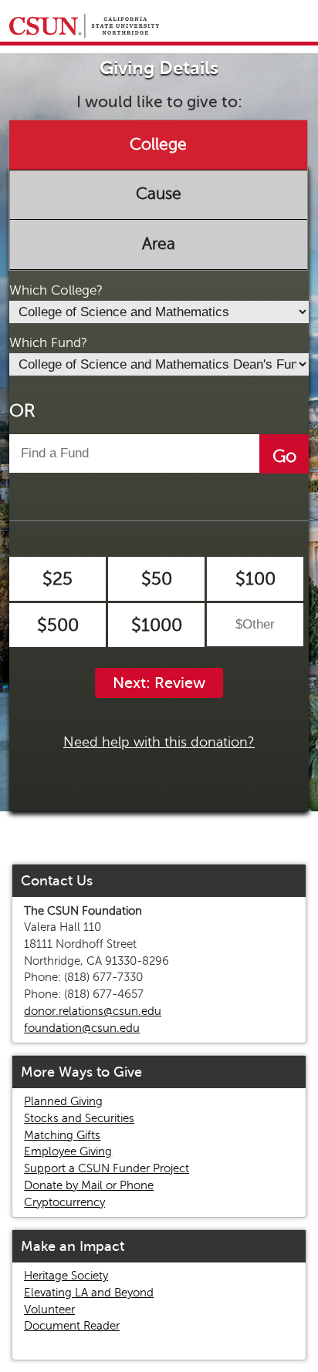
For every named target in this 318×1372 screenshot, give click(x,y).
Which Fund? (48, 342)
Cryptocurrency (64, 1202)
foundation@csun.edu (82, 1028)
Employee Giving (68, 1151)
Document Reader (72, 1326)
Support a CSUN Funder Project (106, 1168)
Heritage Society (66, 1275)
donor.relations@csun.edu (92, 1011)
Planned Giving (63, 1101)
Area (158, 243)
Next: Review (159, 683)
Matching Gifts (62, 1135)
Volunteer (49, 1309)
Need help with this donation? (159, 742)
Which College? (56, 290)
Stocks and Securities (79, 1118)
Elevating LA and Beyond (89, 1292)
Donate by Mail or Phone (89, 1185)
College (158, 144)
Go (284, 456)
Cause (158, 194)
